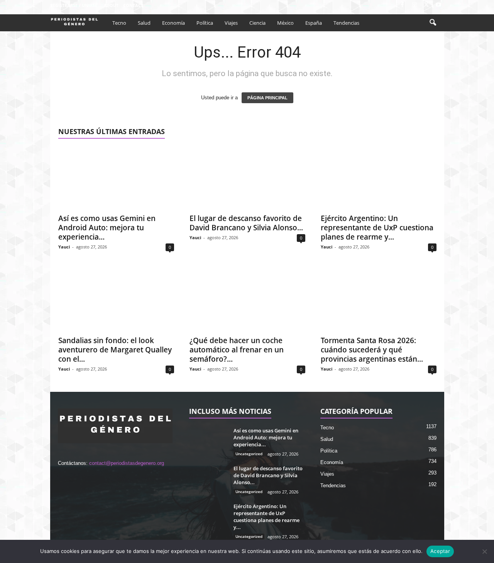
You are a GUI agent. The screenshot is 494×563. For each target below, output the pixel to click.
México (285, 22)
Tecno (119, 22)
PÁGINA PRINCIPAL (267, 97)
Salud (144, 22)
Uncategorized (248, 453)
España (313, 22)
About (111, 5)
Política (204, 22)
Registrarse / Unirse (73, 5)
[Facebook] (402, 5)
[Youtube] (438, 5)
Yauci (64, 247)
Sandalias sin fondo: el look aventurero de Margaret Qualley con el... (115, 349)
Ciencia (257, 22)
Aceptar (440, 551)
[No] (484, 551)
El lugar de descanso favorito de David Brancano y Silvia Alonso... (246, 223)
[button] (432, 22)
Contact (133, 5)
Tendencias (346, 22)
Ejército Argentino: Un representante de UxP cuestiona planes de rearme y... (377, 227)
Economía (173, 22)
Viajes (231, 22)
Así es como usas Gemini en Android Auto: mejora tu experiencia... (107, 227)
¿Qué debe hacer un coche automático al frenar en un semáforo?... (236, 349)
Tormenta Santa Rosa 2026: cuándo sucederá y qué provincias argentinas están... (372, 349)
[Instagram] (414, 5)
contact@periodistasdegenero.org (126, 463)
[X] (426, 5)
